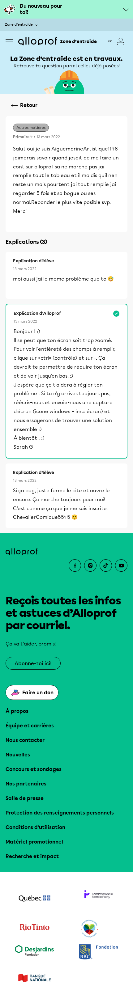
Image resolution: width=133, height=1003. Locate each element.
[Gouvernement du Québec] (34, 899)
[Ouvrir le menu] (9, 41)
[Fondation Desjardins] (34, 952)
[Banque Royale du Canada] (98, 952)
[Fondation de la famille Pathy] (98, 899)
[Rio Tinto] (34, 929)
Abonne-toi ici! (33, 664)
